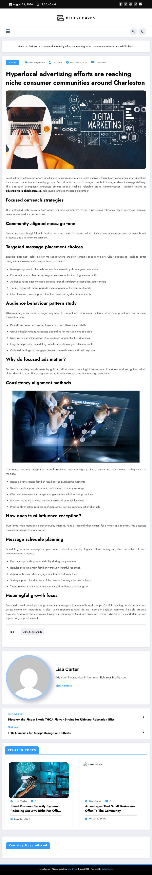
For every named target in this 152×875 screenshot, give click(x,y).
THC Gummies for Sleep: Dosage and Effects (39, 733)
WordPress (72, 868)
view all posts (63, 685)
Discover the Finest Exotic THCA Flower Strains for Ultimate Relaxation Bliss (61, 720)
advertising (22, 369)
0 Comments (100, 62)
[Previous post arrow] (143, 717)
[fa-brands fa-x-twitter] (125, 4)
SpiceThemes (107, 868)
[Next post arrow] (143, 732)
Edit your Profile (110, 677)
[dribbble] (130, 4)
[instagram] (135, 4)
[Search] (133, 31)
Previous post (15, 713)
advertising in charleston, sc (23, 191)
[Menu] (7, 31)
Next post (13, 727)
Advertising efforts (36, 62)
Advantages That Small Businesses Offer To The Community (110, 808)
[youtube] (140, 4)
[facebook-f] (121, 4)
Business (12, 62)
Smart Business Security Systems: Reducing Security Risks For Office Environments (35, 808)
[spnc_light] (142, 31)
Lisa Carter (57, 62)
